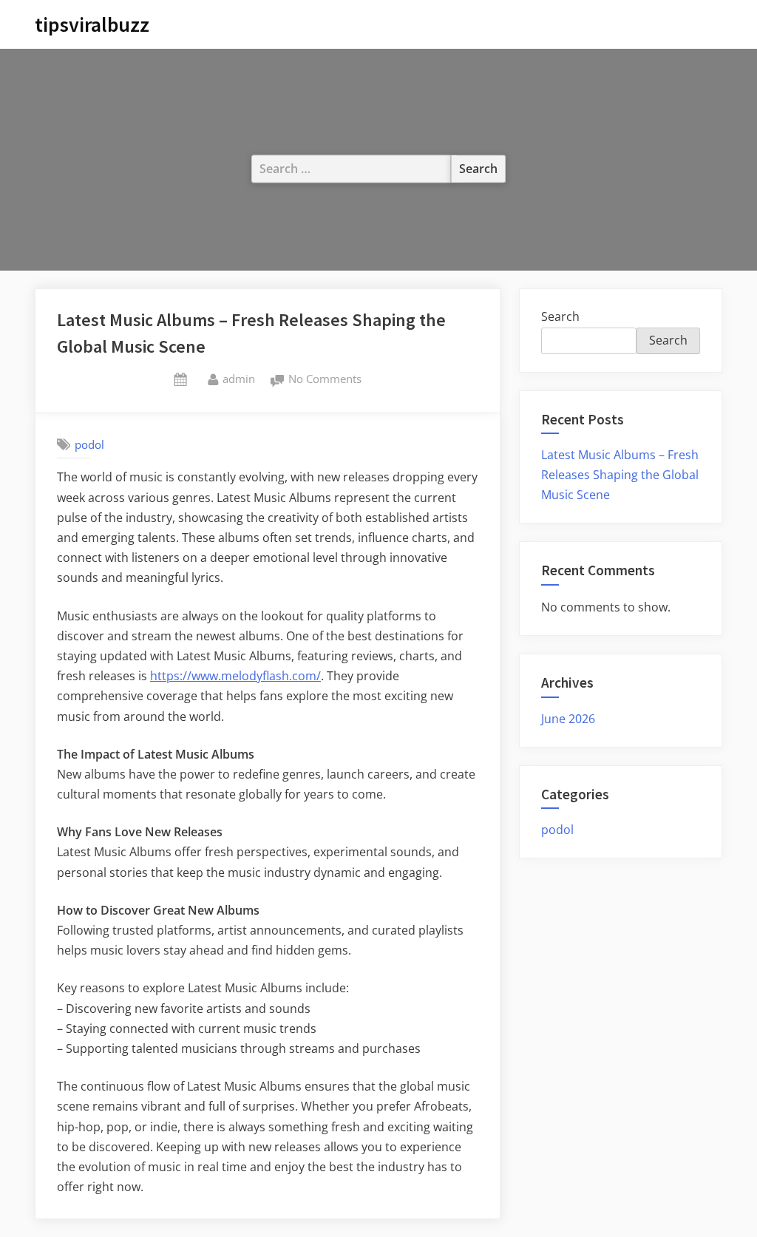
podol (89, 444)
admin (239, 378)
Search (560, 316)
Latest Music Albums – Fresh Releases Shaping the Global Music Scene (620, 475)
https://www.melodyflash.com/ (235, 676)
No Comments (324, 380)
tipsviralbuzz (92, 24)
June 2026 (568, 719)
